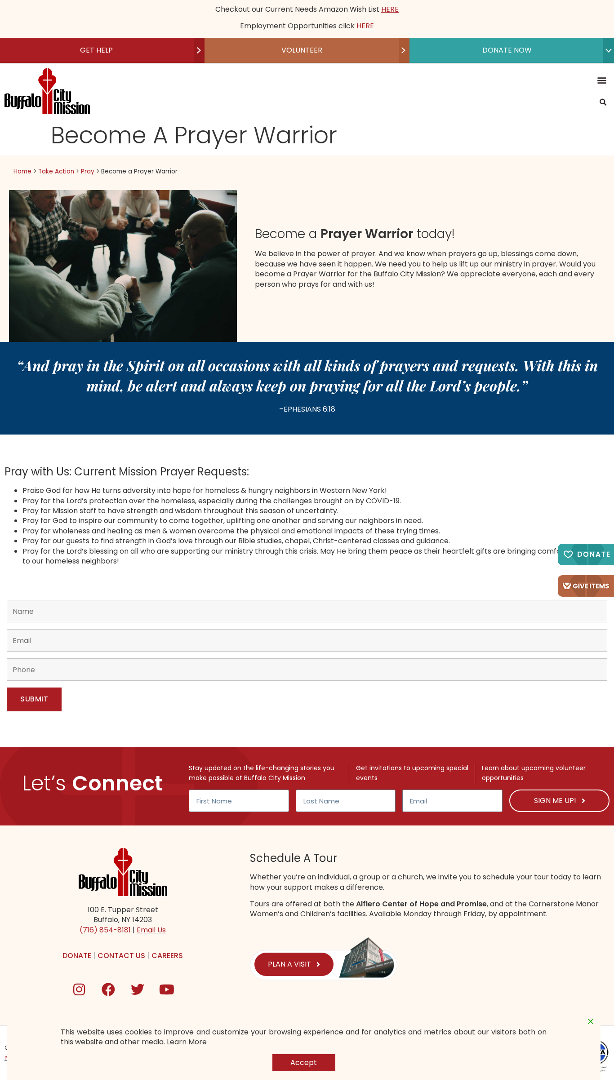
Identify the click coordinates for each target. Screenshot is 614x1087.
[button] (602, 80)
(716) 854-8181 (105, 930)
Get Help (96, 50)
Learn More (187, 1042)
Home (22, 171)
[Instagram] (79, 989)
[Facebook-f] (108, 989)
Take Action (56, 171)
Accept (303, 1062)
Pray (87, 171)
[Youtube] (166, 989)
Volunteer (301, 50)
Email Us (151, 930)
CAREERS (167, 955)
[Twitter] (137, 989)
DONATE (76, 955)
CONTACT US (121, 955)
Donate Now (507, 50)
